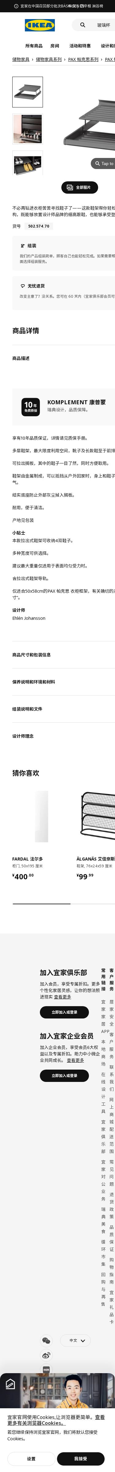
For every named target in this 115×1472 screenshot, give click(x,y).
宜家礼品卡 (111, 1307)
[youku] (46, 1369)
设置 (31, 1459)
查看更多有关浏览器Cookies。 (56, 1420)
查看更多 (62, 997)
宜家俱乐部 (103, 1136)
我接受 (80, 1459)
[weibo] (46, 1355)
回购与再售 (103, 1289)
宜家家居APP (105, 1016)
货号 (16, 226)
